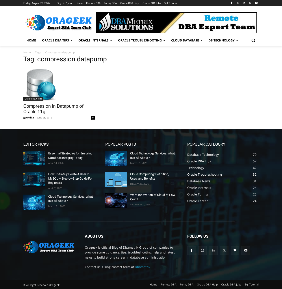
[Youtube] (256, 3)
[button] (253, 40)
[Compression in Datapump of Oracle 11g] (59, 84)
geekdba (28, 117)
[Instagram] (237, 3)
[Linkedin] (244, 3)
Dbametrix (142, 267)
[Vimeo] (235, 250)
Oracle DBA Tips (33, 98)
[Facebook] (231, 3)
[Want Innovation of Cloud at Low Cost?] (116, 200)
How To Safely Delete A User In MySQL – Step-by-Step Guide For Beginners (70, 178)
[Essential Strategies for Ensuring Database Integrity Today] (34, 158)
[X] (249, 3)
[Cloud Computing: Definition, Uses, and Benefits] (116, 179)
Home (27, 52)
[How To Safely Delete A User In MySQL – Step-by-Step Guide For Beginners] (34, 179)
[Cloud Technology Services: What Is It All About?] (34, 202)
